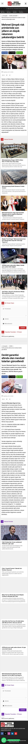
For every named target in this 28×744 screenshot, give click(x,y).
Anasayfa (5, 15)
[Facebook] (2, 733)
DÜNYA (11, 15)
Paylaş (5, 52)
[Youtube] (15, 733)
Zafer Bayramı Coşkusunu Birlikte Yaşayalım (17, 8)
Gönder (20, 52)
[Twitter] (5, 733)
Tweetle (13, 52)
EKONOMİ (15, 15)
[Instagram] (9, 733)
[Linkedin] (12, 733)
